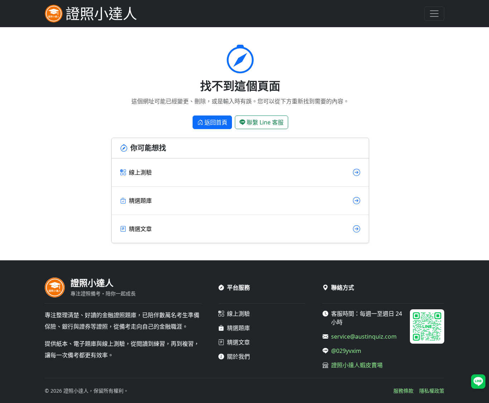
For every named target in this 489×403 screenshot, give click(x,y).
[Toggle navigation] (434, 13)
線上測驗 (238, 314)
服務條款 (403, 390)
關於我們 (238, 356)
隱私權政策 (431, 390)
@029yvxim (346, 351)
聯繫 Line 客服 (265, 122)
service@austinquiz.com (364, 336)
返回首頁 (215, 122)
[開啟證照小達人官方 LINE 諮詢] (478, 381)
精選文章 (238, 342)
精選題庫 (238, 328)
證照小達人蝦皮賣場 (357, 365)
